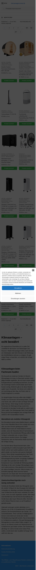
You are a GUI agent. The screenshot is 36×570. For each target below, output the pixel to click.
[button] (33, 270)
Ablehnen (18, 293)
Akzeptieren (18, 288)
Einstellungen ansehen (18, 298)
